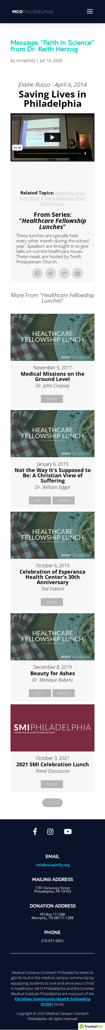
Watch (51, 398)
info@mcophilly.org (53, 864)
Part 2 (40, 500)
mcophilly (25, 60)
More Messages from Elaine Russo (63, 200)
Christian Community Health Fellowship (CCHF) (52, 1001)
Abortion (63, 193)
